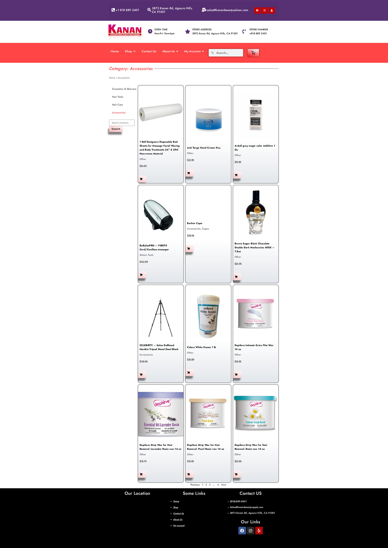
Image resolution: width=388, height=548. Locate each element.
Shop (128, 51)
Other (143, 159)
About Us (168, 51)
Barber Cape (194, 223)
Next (223, 484)
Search (116, 129)
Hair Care (117, 104)
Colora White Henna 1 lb (201, 347)
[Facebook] (257, 10)
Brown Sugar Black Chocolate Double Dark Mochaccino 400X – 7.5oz (254, 247)
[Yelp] (259, 530)
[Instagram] (264, 10)
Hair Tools (117, 97)
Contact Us (149, 51)
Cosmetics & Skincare (124, 89)
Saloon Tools (147, 255)
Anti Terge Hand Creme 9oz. (204, 147)
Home (115, 51)
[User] (272, 10)
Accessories (118, 112)
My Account (192, 51)
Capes (205, 228)
